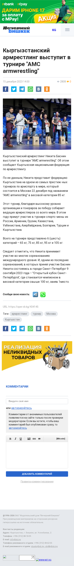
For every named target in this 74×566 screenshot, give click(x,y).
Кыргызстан (12, 319)
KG (54, 30)
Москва (51, 313)
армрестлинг (19, 313)
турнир (37, 313)
